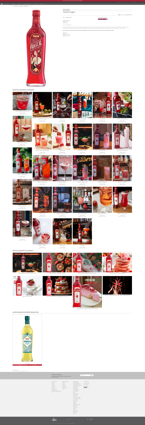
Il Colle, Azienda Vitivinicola (76, 397)
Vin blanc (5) (53, 382)
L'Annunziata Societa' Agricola (77, 398)
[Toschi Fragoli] (37, 48)
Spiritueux (16, 6)
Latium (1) (63, 388)
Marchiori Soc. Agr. (75, 400)
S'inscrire (91, 375)
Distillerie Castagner (75, 393)
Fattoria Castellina (75, 394)
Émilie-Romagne (26, 6)
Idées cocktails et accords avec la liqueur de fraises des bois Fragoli (74, 30)
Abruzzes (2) (63, 386)
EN (143, 2)
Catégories (19, 4)
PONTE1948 (74, 403)
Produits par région (65, 381)
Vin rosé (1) (53, 385)
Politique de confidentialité (71, 423)
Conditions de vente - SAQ (15, 370)
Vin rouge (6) (53, 384)
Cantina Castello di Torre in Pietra (77, 385)
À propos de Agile (86, 383)
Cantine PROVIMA (75, 388)
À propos (127, 2)
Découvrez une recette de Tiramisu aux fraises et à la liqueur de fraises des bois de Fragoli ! (99, 30)
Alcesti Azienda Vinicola (76, 382)
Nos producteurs (75, 381)
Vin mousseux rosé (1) (54, 390)
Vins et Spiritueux (7, 4)
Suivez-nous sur (86, 386)
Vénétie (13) (63, 382)
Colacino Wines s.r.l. (75, 391)
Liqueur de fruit (21, 6)
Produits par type (54, 381)
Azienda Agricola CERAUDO (76, 384)
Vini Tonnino (74, 413)
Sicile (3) (63, 384)
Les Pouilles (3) (64, 385)
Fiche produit (130, 14)
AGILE (52, 423)
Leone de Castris (75, 399)
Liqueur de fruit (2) (54, 388)
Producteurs (13, 4)
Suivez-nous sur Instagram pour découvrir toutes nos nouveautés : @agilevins (72, 0)
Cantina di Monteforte (76, 386)
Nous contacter (86, 384)
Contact (131, 2)
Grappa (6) (53, 387)
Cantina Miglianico (75, 387)
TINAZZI (74, 409)
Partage (126, 14)
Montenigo (74, 402)
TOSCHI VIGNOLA (66, 10)
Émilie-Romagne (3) (64, 387)
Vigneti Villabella (75, 411)
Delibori (74, 392)
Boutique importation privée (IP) (27, 4)
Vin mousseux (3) (54, 386)
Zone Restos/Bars (118, 2)
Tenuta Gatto (74, 408)
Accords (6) (121, 14)
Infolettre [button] (123, 2)
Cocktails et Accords (42, 4)
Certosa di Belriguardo (76, 390)
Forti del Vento (75, 396)
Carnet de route (36, 4)
